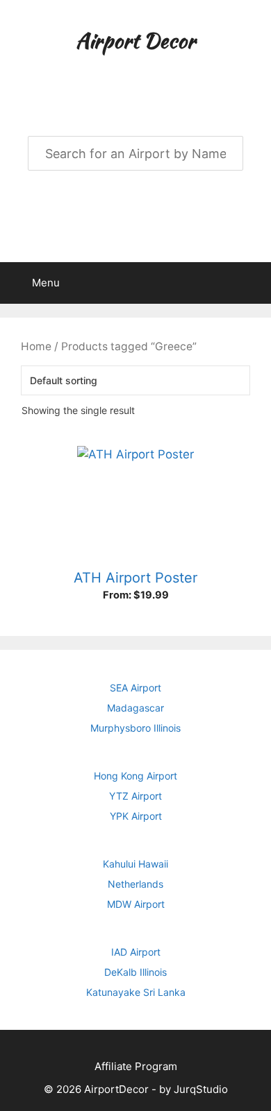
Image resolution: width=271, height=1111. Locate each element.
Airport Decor (135, 40)
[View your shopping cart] (253, 283)
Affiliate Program (136, 1066)
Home (36, 346)
